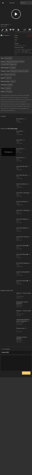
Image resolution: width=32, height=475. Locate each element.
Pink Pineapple (20, 322)
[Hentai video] (8, 122)
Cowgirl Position (5, 64)
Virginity (26, 71)
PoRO (16, 37)
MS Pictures (19, 305)
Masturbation (9, 61)
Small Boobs (20, 71)
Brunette (7, 74)
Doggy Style (13, 64)
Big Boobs (13, 71)
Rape (10, 58)
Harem (13, 81)
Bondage (10, 84)
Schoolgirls (12, 67)
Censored (8, 78)
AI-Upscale (9, 91)
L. (16, 330)
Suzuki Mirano (20, 296)
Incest (6, 58)
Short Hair (12, 74)
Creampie (8, 88)
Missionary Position (19, 61)
